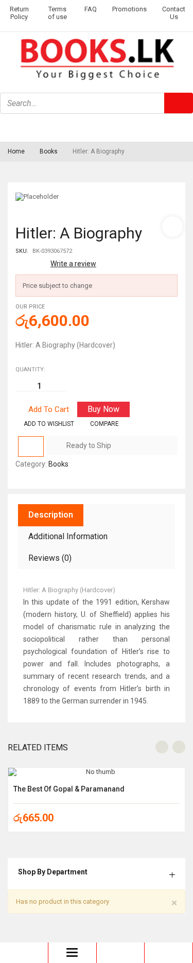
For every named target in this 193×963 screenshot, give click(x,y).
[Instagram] (40, 127)
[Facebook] (13, 127)
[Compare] (31, 446)
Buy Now (103, 409)
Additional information (68, 536)
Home (16, 151)
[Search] (178, 103)
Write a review (73, 264)
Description (50, 515)
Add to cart (48, 409)
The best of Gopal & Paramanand (69, 789)
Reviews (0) (50, 558)
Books (49, 151)
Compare (104, 423)
